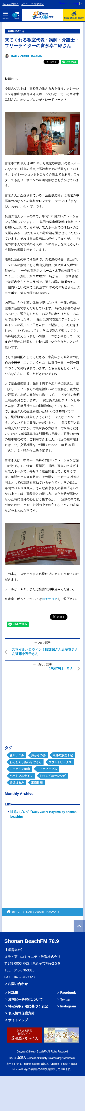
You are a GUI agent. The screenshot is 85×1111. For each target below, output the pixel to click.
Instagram (68, 1006)
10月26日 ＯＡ (61, 668)
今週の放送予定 (63, 755)
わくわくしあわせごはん (25, 762)
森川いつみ (17, 755)
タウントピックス (60, 762)
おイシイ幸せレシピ (53, 775)
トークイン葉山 (20, 769)
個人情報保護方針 (21, 1013)
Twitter (65, 999)
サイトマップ (18, 1020)
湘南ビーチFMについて (25, 999)
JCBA (21, 1058)
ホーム (16, 912)
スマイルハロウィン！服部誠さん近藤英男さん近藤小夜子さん (45, 652)
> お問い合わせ (16, 984)
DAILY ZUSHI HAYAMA (26, 56)
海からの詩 (38, 755)
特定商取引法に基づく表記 (28, 1006)
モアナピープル (47, 769)
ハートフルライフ (21, 775)
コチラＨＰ (49, 599)
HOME (13, 992)
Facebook (68, 992)
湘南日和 (37, 782)
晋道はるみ (17, 782)
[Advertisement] (42, 707)
